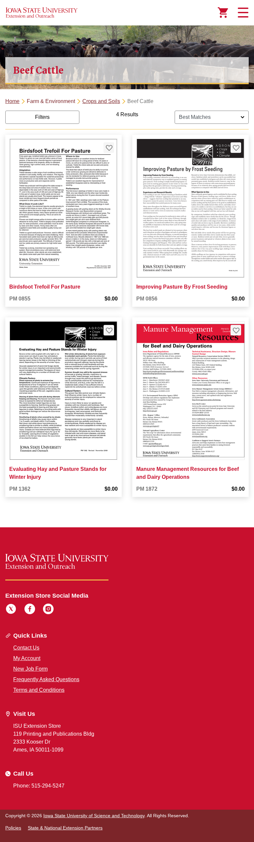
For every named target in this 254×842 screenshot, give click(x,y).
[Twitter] (11, 610)
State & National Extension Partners (65, 827)
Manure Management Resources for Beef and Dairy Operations (187, 473)
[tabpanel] (127, 309)
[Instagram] (48, 610)
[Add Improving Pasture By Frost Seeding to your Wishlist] (236, 147)
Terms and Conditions (38, 690)
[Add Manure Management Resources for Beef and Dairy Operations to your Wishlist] (236, 330)
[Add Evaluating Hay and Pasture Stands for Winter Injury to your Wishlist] (109, 330)
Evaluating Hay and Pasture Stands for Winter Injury (57, 473)
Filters (42, 117)
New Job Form (30, 669)
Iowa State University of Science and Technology (94, 815)
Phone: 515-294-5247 (38, 786)
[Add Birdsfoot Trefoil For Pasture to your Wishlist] (109, 147)
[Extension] (41, 12)
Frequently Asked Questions (46, 679)
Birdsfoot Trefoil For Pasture (44, 287)
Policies (13, 827)
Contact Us (26, 647)
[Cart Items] (223, 12)
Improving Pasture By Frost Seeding (182, 287)
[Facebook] (29, 610)
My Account (26, 658)
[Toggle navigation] (242, 12)
